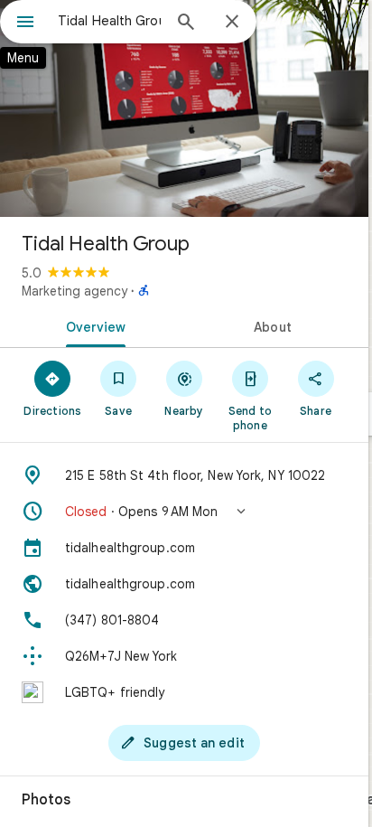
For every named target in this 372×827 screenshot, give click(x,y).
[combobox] (109, 21)
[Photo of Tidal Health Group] (184, 108)
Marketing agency (74, 291)
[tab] (92, 325)
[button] (184, 511)
